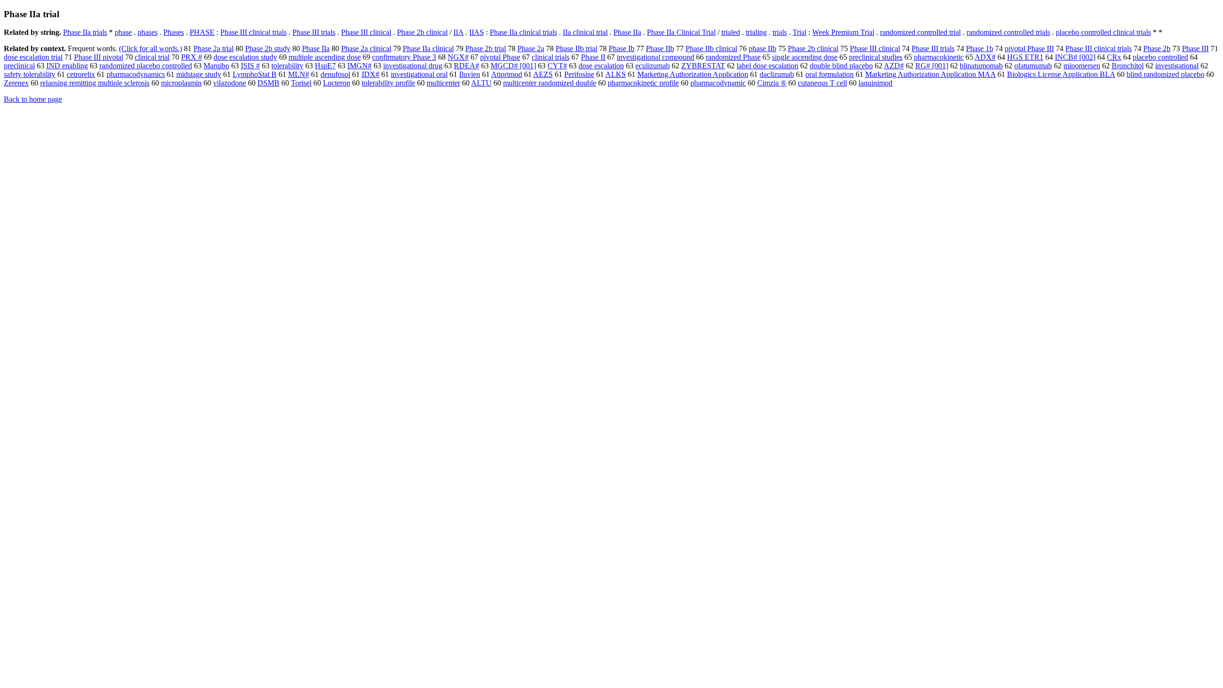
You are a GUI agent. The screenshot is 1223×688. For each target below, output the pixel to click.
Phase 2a (530, 48)
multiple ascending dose (325, 57)
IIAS (476, 32)
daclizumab (777, 74)
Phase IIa (627, 32)
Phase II (593, 57)
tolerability (287, 66)
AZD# (894, 66)
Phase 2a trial (213, 48)
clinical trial (152, 57)
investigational (1177, 66)
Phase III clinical (366, 32)
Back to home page (33, 99)
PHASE (202, 32)
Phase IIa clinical (428, 48)
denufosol (335, 74)
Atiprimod (506, 74)
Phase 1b (979, 48)
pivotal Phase (500, 57)
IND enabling (67, 66)
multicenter (443, 83)
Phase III (1195, 48)
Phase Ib (621, 48)
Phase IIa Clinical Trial (681, 32)
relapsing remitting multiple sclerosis (95, 83)
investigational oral (419, 74)
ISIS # (250, 66)
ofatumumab (1033, 66)
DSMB (268, 83)
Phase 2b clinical (422, 32)
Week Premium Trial (843, 32)
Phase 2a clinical (366, 48)
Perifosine (579, 74)
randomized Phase (733, 57)
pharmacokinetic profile (643, 83)
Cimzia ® (771, 83)
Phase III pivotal (98, 57)
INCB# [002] (1075, 57)
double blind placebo (841, 66)
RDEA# (466, 66)
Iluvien (469, 74)
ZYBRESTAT (703, 66)
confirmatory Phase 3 (404, 57)
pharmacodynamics (136, 74)
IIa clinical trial (585, 32)
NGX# (458, 57)
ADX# (985, 57)
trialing (756, 32)
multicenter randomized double (549, 83)
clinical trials (550, 57)
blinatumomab (981, 66)
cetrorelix (81, 74)
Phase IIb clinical (711, 48)
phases (148, 32)
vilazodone (229, 83)
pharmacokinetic (939, 57)
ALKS (615, 74)
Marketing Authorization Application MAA (930, 74)
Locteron (336, 83)
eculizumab (652, 66)
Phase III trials (313, 32)
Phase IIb (660, 48)
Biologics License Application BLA (1061, 74)
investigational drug (412, 66)
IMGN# (359, 66)
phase (123, 32)
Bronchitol (1128, 66)
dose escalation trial (33, 57)
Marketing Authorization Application (692, 74)
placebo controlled (1160, 57)
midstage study (198, 74)
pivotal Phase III (1029, 48)
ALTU (481, 83)
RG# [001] (931, 66)
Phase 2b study (267, 48)
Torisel (301, 83)
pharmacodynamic (718, 83)
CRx (1114, 57)
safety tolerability (29, 74)
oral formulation (829, 74)
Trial (799, 32)
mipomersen (1081, 66)
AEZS (543, 74)
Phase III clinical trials (253, 32)
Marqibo (216, 66)
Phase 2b (1156, 48)
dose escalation (601, 66)
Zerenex (16, 83)
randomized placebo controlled (145, 66)
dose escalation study (245, 57)
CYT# (557, 66)
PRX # (191, 57)
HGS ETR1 (1025, 57)
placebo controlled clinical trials (1103, 32)
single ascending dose (804, 57)
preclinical (19, 66)
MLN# (298, 74)
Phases (173, 32)
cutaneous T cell (822, 83)
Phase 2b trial (485, 48)
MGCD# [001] (513, 66)
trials (779, 32)
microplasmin (181, 83)
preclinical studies (875, 57)
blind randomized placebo (1165, 74)
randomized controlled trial (920, 32)
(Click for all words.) (150, 48)
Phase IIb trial (576, 48)
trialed (730, 32)
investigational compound (655, 57)
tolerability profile (388, 83)
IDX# (370, 74)
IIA (458, 32)
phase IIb (762, 48)
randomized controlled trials (1008, 32)
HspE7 (325, 66)
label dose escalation (767, 66)
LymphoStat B (255, 74)
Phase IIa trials (85, 32)
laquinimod (875, 83)
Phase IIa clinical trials (523, 32)
